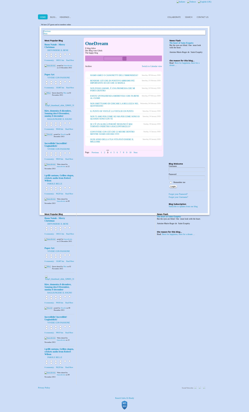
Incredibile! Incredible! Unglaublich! (56, 144)
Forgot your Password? (178, 194)
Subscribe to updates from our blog (183, 206)
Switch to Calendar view (152, 66)
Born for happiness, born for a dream (177, 234)
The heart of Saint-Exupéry (181, 43)
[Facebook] (200, 387)
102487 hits (60, 88)
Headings (64, 17)
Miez (65, 93)
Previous (95, 152)
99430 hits (59, 129)
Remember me (179, 182)
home (43, 17)
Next (45, 34)
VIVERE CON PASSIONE (58, 78)
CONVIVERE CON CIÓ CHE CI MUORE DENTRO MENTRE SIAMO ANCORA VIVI (112, 133)
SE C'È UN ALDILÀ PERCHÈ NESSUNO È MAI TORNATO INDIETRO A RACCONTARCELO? (111, 125)
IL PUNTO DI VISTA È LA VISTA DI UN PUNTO (111, 111)
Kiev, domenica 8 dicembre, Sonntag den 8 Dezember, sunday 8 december (58, 113)
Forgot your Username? (178, 197)
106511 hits (60, 60)
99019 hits (59, 159)
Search (188, 17)
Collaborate (174, 17)
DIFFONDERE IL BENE (57, 50)
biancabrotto (68, 65)
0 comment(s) (49, 60)
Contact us (202, 17)
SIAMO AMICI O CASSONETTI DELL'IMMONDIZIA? (114, 75)
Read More (70, 60)
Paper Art (49, 74)
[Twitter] (195, 387)
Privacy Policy (44, 388)
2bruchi (63, 134)
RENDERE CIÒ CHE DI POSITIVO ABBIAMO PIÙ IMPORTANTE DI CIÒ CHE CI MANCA (112, 82)
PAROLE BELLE (54, 184)
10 (130, 152)
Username (173, 166)
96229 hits (59, 194)
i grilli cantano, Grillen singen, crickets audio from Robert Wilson (59, 178)
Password (172, 174)
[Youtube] (204, 387)
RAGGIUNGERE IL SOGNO (59, 119)
